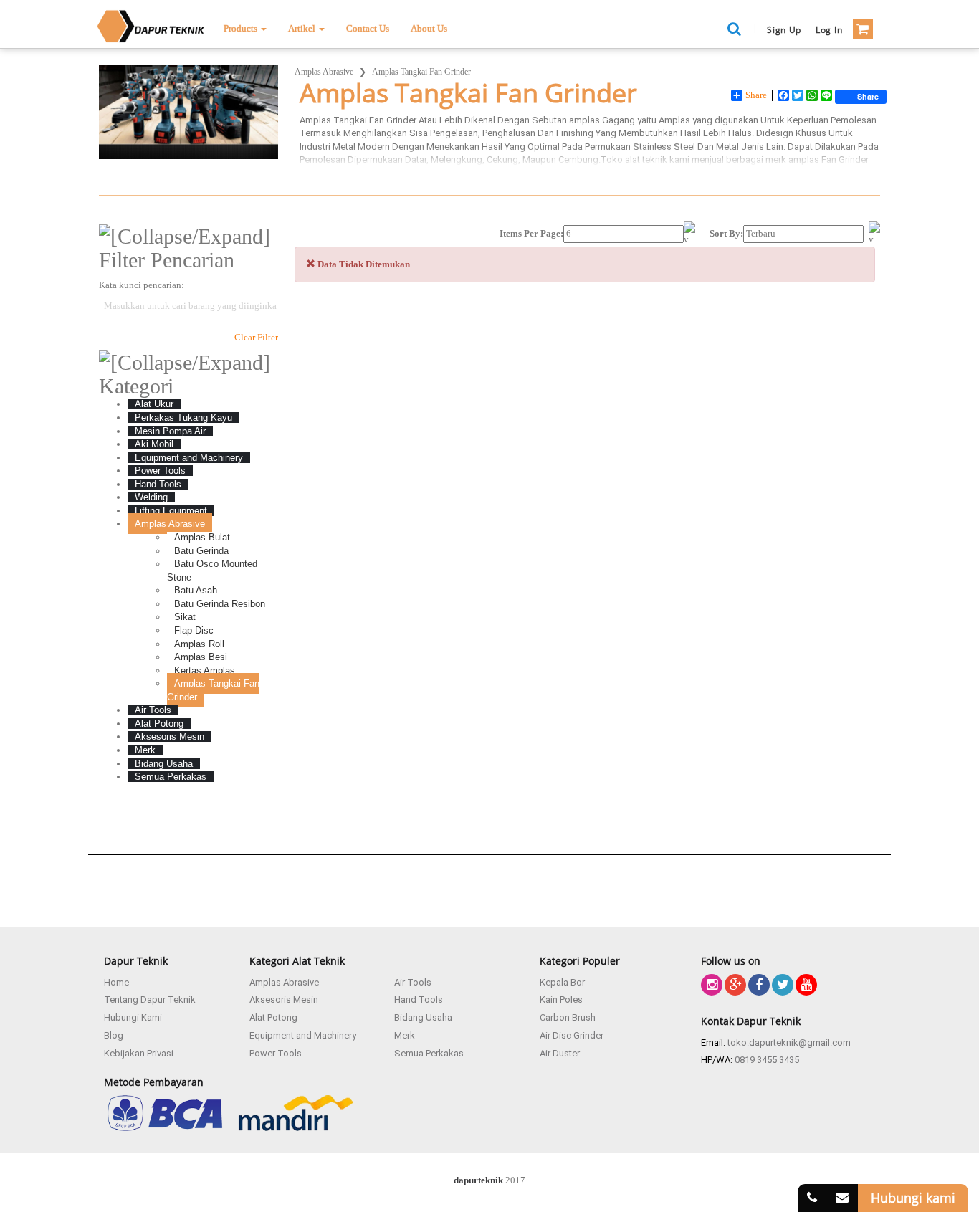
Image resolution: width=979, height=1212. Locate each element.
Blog (113, 1035)
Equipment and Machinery (302, 1035)
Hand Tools (418, 999)
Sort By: (726, 233)
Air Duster (560, 1053)
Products (241, 28)
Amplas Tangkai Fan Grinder (421, 72)
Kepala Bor (562, 982)
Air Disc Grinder (571, 1035)
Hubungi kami (913, 1197)
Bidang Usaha (423, 1017)
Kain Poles (561, 999)
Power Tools (275, 1053)
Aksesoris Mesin (283, 999)
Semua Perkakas (429, 1053)
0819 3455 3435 (767, 1059)
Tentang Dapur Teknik (150, 999)
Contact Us (367, 28)
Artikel (302, 28)
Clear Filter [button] (256, 337)
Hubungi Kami (133, 1017)
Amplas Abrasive (324, 72)
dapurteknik (478, 1180)
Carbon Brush (568, 1017)
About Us (429, 28)
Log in (829, 30)
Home (116, 982)
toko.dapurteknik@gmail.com (789, 1042)
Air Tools (412, 982)
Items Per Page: (531, 233)
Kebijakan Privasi (138, 1053)
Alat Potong (273, 1017)
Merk (404, 1035)
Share (756, 95)
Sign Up (784, 30)
